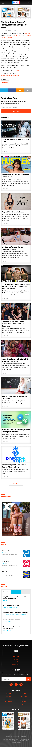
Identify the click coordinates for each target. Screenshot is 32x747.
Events (3, 544)
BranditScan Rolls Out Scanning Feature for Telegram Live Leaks (16, 430)
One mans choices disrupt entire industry (15, 613)
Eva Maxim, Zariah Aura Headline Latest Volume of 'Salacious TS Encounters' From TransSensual (16, 286)
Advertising (16, 656)
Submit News (16, 654)
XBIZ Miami (24, 696)
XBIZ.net (4, 586)
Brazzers (5, 82)
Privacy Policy (16, 664)
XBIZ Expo (23, 702)
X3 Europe (5, 561)
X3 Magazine (6, 497)
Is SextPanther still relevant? (11, 620)
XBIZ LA (23, 693)
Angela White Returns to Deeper (13, 212)
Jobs (16, 592)
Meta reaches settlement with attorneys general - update (15, 627)
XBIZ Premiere (8, 702)
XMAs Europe (6, 572)
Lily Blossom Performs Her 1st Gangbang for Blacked (12, 248)
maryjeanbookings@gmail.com (10, 75)
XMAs (23, 704)
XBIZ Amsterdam (7, 551)
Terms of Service (14, 742)
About (16, 662)
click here (16, 70)
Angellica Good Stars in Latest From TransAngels (14, 397)
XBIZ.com (8, 693)
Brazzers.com (17, 35)
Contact (16, 659)
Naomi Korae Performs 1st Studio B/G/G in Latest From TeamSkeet (15, 360)
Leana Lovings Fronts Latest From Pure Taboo (15, 140)
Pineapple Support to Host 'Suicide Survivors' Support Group (14, 465)
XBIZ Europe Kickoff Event (11, 606)
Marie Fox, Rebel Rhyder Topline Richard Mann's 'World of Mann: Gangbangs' (13, 323)
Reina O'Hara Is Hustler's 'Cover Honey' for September (15, 175)
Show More (16, 484)
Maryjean (27, 33)
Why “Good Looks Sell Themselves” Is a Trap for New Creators (15, 597)
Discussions (6, 592)
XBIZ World (8, 699)
